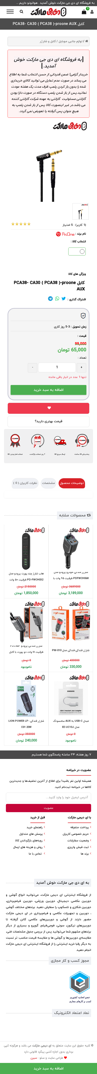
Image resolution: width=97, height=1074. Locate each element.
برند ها (85, 854)
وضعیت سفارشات (78, 841)
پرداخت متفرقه (79, 827)
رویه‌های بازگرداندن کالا (29, 841)
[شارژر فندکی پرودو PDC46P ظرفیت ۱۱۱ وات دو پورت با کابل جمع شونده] (26, 622)
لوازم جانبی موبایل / (69, 41)
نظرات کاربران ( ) (25, 483)
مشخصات (48, 483)
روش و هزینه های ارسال (28, 847)
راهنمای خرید (35, 827)
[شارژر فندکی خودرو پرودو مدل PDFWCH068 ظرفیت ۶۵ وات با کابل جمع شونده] (70, 548)
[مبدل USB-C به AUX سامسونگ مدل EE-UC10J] (70, 696)
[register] (92, 13)
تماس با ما (35, 854)
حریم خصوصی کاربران (76, 834)
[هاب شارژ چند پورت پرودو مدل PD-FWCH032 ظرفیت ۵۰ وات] (26, 548)
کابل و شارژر (48, 41)
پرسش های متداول (31, 834)
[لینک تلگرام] (50, 299)
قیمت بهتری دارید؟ (48, 421)
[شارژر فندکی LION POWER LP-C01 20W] (26, 696)
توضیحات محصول (72, 483)
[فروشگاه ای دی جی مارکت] (48, 11)
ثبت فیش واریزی (78, 847)
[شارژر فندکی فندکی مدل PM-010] (70, 622)
